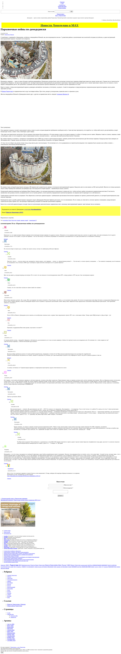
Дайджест (9, 576)
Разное (8, 590)
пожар (69, 566)
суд (102, 566)
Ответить (6, 239)
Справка (9, 594)
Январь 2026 (10, 634)
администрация (96, 565)
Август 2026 (10, 624)
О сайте (62, 3)
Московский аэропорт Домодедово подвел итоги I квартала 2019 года (20, 500)
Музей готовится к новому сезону (11, 562)
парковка (22, 220)
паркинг (18, 220)
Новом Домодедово (7, 91)
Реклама (9, 591)
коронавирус (31, 566)
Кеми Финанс (10, 582)
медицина (44, 566)
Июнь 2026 (10, 627)
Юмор (8, 597)
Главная (62, 2)
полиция (74, 566)
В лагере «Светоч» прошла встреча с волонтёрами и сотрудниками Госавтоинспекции (21, 557)
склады (96, 566)
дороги (24, 566)
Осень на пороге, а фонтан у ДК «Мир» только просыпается (16, 552)
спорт (100, 566)
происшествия (86, 566)
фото (115, 566)
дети (14, 566)
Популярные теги (7, 533)
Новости (12, 34)
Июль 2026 (10, 625)
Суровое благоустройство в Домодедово (12, 551)
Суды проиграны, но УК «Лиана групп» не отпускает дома (16, 560)
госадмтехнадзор (5, 566)
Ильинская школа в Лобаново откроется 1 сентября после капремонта (18, 554)
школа (118, 566)
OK (2, 652)
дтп (27, 566)
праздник (79, 566)
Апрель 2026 (10, 630)
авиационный (84, 565)
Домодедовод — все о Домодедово (18, 647)
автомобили (5, 220)
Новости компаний (11, 587)
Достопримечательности (12, 579)
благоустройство (112, 565)
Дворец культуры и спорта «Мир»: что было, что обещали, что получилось (19, 553)
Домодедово (7, 34)
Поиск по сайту (51, 11)
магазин (40, 566)
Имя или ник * (68, 485)
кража (36, 566)
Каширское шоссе (26, 565)
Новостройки (62, 8)
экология (3, 568)
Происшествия (62, 6)
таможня (106, 566)
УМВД (68, 565)
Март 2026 (10, 631)
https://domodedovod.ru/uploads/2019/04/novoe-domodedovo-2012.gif (23, 476)
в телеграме (32, 209)
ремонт (92, 566)
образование (50, 566)
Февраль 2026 (11, 633)
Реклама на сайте (14, 615)
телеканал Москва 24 (63, 94)
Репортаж (9, 593)
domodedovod (10, 468)
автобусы (90, 565)
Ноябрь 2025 (10, 637)
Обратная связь (62, 5)
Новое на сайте (7, 532)
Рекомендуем (13, 617)
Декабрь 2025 (11, 636)
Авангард (3, 565)
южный (26, 220)
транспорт (111, 566)
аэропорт (104, 565)
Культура (33, 565)
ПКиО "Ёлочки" (62, 565)
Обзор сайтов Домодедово (14, 606)
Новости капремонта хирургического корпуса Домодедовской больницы (19, 559)
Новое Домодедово (12, 220)
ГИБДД (7, 565)
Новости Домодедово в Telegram (16, 604)
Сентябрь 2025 (11, 640)
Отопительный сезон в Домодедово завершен (14, 498)
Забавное (9, 581)
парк (55, 566)
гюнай (11, 566)
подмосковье (64, 566)
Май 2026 (10, 628)
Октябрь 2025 (11, 639)
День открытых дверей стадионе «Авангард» (13, 558)
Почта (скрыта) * (68, 488)
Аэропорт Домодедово (12, 575)
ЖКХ (20, 565)
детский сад (19, 566)
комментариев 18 (32, 220)
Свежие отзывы (7, 530)
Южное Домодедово (76, 565)
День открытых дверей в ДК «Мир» (11, 555)
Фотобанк (9, 596)
